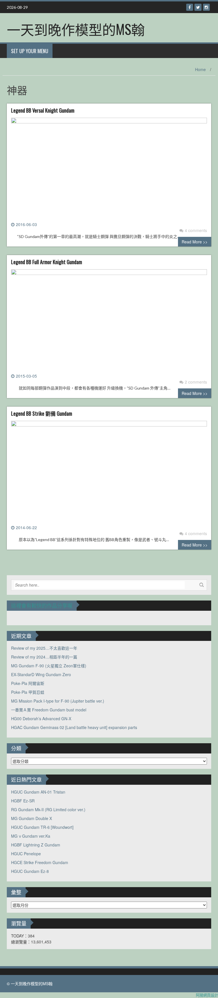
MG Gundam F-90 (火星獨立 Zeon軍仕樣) (48, 665)
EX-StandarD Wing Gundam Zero (41, 674)
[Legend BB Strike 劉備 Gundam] (109, 472)
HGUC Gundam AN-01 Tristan (38, 792)
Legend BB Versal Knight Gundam (42, 110)
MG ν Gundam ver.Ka (30, 836)
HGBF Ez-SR (23, 801)
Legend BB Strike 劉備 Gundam (41, 413)
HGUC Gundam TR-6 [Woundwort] (42, 827)
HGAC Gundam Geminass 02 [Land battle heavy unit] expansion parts (74, 727)
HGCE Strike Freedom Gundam (39, 862)
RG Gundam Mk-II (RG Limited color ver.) (48, 809)
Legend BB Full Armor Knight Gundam (46, 262)
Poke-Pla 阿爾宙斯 (27, 683)
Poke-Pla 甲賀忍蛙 (27, 692)
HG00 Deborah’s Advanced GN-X (41, 718)
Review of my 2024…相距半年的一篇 (44, 657)
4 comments (196, 230)
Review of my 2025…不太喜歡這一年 (44, 648)
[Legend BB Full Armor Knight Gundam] (109, 320)
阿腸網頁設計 (207, 995)
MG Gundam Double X (31, 818)
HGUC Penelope (26, 853)
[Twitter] (198, 7)
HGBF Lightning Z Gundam (35, 845)
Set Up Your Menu (29, 51)
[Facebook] (189, 7)
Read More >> (194, 242)
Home (200, 69)
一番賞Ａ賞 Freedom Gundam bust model (48, 710)
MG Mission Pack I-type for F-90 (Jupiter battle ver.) (57, 701)
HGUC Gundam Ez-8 (30, 871)
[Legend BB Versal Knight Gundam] (109, 169)
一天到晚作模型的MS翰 (76, 29)
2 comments (196, 382)
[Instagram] (206, 7)
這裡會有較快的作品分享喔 (41, 605)
